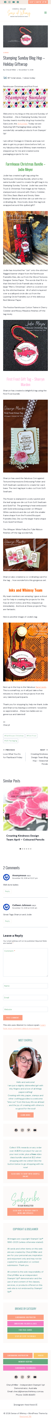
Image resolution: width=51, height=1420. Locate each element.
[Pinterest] (18, 2)
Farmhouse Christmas (14, 736)
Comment (9, 951)
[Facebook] (5, 2)
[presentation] (25, 809)
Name (7, 985)
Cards (6, 53)
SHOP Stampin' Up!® (38, 2)
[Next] (44, 817)
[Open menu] (45, 13)
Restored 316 (25, 1416)
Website (8, 1009)
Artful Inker (22, 123)
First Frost (31, 736)
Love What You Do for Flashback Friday (12, 754)
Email (6, 997)
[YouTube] (14, 2)
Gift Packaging (10, 741)
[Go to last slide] (7, 817)
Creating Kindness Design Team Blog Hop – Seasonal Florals (39, 757)
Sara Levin (41, 687)
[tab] (20, 848)
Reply (7, 891)
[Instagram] (9, 2)
